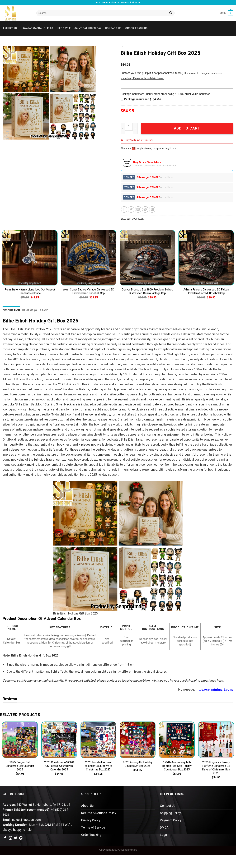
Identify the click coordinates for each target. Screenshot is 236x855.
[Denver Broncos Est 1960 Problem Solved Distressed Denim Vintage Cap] (147, 257)
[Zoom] (7, 135)
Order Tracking (136, 28)
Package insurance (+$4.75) (142, 99)
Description (11, 310)
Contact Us (167, 805)
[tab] (11, 310)
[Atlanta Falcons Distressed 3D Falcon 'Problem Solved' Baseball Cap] (206, 257)
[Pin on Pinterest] (145, 209)
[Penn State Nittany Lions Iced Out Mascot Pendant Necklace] (29, 257)
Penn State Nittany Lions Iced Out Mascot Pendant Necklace (29, 291)
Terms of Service (93, 827)
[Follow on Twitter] (15, 838)
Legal (164, 835)
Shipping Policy (170, 813)
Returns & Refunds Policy (98, 813)
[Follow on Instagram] (10, 838)
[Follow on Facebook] (5, 838)
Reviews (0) (29, 310)
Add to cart (187, 128)
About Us (87, 805)
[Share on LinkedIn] (152, 209)
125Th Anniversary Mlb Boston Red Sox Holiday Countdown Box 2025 (177, 766)
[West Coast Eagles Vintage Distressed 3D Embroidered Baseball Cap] (88, 257)
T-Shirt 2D (10, 28)
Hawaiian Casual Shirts (37, 28)
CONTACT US (113, 28)
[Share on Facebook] (124, 209)
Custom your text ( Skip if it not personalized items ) (152, 73)
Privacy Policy (90, 820)
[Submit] (171, 13)
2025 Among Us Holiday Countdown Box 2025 (137, 764)
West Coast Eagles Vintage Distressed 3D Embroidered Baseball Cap (88, 291)
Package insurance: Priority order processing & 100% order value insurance (165, 94)
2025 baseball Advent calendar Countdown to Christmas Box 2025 (98, 766)
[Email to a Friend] (138, 209)
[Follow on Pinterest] (20, 838)
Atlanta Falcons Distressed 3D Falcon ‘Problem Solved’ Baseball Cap (206, 291)
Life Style (64, 28)
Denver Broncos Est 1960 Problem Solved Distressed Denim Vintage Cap (147, 291)
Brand (44, 310)
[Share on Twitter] (131, 209)
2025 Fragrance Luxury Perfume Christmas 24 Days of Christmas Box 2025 (216, 768)
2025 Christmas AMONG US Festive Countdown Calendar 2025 (59, 766)
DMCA (164, 827)
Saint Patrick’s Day (87, 28)
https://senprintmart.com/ (214, 689)
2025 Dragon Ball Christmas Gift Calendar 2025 (20, 766)
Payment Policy (170, 820)
